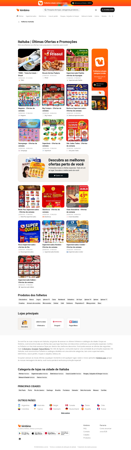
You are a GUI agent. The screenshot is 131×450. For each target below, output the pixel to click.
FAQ (84, 428)
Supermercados (31, 16)
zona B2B (103, 431)
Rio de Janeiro (39, 390)
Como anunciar (105, 428)
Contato (86, 431)
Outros (97, 16)
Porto (30, 390)
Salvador (75, 390)
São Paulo (22, 390)
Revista (104, 16)
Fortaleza (66, 390)
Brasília (57, 390)
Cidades (86, 435)
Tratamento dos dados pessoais (87, 447)
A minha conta (109, 10)
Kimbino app (101, 358)
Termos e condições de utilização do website (63, 447)
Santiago (50, 390)
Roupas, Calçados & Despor (69, 16)
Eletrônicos (42, 16)
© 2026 (41, 447)
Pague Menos (44, 349)
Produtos (87, 438)
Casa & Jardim (53, 16)
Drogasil (35, 349)
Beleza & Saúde (87, 16)
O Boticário (26, 349)
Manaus (96, 390)
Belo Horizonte (86, 390)
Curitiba (103, 390)
